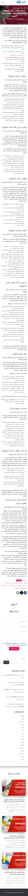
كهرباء (22, 756)
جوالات (22, 727)
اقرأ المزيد (11, 811)
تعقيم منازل (14, 583)
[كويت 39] (21, 3)
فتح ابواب (22, 745)
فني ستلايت (21, 748)
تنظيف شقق (15, 265)
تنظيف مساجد (11, 585)
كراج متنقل (21, 753)
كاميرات (22, 750)
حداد (23, 730)
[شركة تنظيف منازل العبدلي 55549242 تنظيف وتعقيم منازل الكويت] (14, 860)
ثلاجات (22, 724)
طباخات (22, 739)
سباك (23, 733)
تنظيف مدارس (18, 585)
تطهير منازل (20, 583)
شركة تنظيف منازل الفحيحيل (16, 55)
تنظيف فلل (24, 585)
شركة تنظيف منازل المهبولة (21, 587)
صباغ (23, 736)
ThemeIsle (6, 892)
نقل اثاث (22, 759)
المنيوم (22, 716)
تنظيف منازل (19, 580)
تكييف (22, 718)
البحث (23, 658)
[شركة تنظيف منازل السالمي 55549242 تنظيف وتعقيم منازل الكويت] (14, 823)
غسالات (22, 742)
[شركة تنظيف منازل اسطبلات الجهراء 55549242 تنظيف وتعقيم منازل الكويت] (14, 787)
